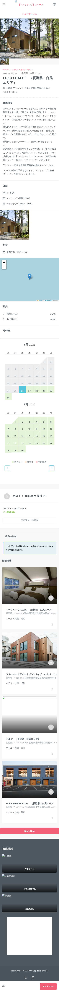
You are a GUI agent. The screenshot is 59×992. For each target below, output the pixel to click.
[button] (29, 276)
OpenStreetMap (48, 300)
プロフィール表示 (29, 520)
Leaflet (40, 300)
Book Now (29, 831)
